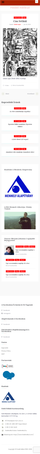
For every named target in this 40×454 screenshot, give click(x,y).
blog (26, 246)
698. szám (10, 260)
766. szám (18, 17)
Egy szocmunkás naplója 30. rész (17, 275)
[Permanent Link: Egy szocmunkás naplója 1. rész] (9, 250)
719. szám (18, 136)
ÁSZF (3, 354)
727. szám (18, 121)
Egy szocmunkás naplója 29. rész (17, 263)
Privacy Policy (6, 351)
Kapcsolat (4, 348)
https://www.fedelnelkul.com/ (23, 435)
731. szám (18, 108)
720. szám (18, 149)
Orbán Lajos (17, 24)
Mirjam (32, 246)
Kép (24, 17)
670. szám (20, 246)
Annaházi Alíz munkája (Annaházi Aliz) (20, 152)
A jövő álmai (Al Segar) (20, 139)
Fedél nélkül (20, 7)
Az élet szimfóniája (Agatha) (20, 111)
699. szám (10, 271)
